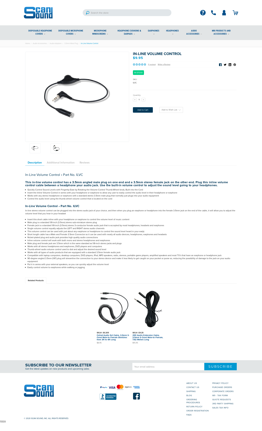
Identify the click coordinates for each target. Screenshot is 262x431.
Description (35, 162)
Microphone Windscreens (99, 32)
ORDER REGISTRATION (197, 410)
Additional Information (61, 162)
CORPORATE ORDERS (223, 391)
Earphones (153, 30)
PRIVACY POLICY (220, 383)
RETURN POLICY (194, 406)
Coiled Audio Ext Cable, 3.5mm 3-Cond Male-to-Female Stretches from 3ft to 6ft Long (113, 337)
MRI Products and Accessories (221, 32)
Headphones (172, 30)
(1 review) (152, 64)
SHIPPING (191, 391)
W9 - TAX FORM (220, 395)
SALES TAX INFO (220, 407)
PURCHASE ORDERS (222, 387)
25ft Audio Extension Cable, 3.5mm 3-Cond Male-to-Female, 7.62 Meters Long (148, 337)
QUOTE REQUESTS (221, 399)
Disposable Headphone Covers (40, 32)
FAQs (189, 414)
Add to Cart (113, 310)
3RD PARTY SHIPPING (222, 403)
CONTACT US (192, 387)
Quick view (113, 306)
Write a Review (164, 64)
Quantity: (137, 95)
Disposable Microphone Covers (70, 32)
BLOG (189, 395)
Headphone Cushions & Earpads (129, 32)
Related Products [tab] (36, 280)
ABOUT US (191, 383)
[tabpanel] (113, 315)
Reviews (85, 162)
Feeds (3, 421)
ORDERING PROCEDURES (193, 401)
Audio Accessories (193, 32)
